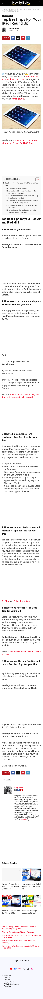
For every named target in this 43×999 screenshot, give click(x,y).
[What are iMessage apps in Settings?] (31, 896)
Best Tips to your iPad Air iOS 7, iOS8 (20, 78)
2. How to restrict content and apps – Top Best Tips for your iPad (22, 192)
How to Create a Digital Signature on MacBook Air (31, 886)
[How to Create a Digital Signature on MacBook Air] (31, 870)
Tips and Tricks (15, 9)
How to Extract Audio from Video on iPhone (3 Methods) (10, 886)
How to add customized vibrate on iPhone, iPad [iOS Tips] (20, 141)
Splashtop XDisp (22, 601)
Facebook (24, 820)
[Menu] (3, 3)
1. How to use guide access (17, 188)
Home (4, 9)
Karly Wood (13, 28)
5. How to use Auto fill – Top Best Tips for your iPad (22, 206)
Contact (7, 978)
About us (7, 976)
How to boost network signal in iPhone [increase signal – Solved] (21, 396)
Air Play (5, 601)
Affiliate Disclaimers (11, 984)
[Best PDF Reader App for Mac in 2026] (11, 896)
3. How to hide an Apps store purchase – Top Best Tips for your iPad (23, 197)
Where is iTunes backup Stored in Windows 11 (19, 932)
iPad (8, 779)
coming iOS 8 (17, 98)
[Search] (39, 3)
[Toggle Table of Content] (36, 179)
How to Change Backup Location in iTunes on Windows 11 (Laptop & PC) (19, 928)
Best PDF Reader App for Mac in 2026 (11, 912)
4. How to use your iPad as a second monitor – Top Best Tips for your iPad (23, 202)
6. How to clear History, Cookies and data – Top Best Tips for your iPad (22, 211)
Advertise (7, 986)
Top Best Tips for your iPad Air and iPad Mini (21, 184)
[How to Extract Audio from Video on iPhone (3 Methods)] (11, 870)
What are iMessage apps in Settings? (29, 912)
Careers (7, 980)
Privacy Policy (9, 982)
